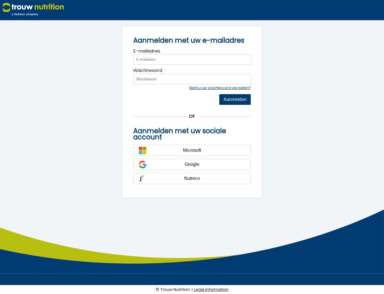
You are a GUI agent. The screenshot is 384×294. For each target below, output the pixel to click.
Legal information (211, 289)
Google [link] (192, 164)
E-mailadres (146, 51)
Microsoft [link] (192, 150)
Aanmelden (235, 99)
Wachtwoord (147, 70)
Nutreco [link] (192, 178)
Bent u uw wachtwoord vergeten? (220, 87)
